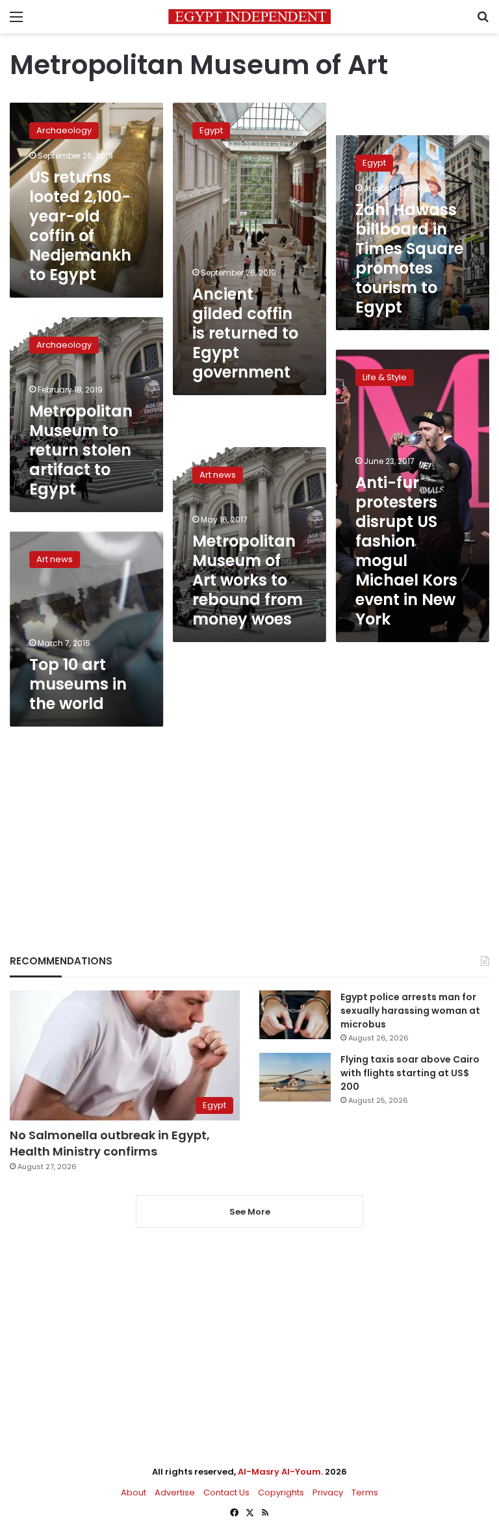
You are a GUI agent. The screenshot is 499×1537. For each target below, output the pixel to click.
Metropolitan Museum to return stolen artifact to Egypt (81, 450)
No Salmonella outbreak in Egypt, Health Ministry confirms (110, 1143)
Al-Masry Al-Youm (279, 1472)
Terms (365, 1492)
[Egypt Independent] (249, 16)
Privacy (328, 1492)
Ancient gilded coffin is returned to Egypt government (245, 333)
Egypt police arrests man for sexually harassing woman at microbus (410, 1010)
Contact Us (226, 1492)
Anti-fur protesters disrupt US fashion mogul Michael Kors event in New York (406, 551)
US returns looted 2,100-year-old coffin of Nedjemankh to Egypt (80, 225)
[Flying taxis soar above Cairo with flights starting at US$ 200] (295, 1077)
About (133, 1492)
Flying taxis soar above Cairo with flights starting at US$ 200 (410, 1073)
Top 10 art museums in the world (78, 684)
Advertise (175, 1492)
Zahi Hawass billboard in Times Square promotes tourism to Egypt (409, 258)
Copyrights (281, 1492)
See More (249, 1212)
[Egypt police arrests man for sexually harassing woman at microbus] (295, 1014)
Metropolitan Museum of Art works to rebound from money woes (247, 580)
